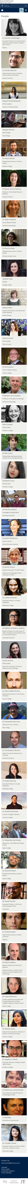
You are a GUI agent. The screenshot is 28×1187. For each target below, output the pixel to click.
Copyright (4, 1167)
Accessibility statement (7, 1171)
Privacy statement (6, 1173)
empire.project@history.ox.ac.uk (10, 1163)
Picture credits (5, 1169)
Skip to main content (5, 3)
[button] (26, 6)
